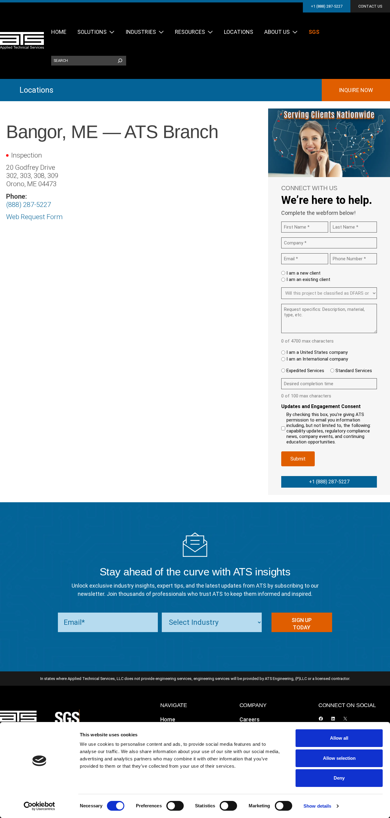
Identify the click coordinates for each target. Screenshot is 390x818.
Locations (36, 89)
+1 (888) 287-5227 (326, 6)
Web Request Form (34, 217)
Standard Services (353, 370)
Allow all (339, 738)
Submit (298, 459)
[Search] (120, 61)
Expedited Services (305, 370)
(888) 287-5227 (28, 204)
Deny (339, 778)
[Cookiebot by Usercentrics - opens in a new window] (39, 806)
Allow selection (339, 758)
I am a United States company (317, 352)
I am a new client (303, 273)
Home (167, 719)
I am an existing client (308, 279)
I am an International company (317, 359)
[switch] (175, 806)
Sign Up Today (302, 624)
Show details (317, 806)
